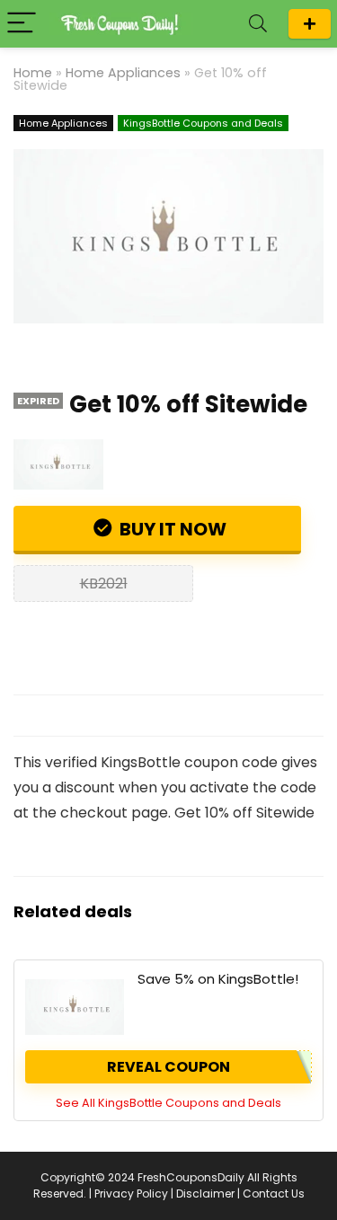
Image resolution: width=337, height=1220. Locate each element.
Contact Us (274, 1193)
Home (32, 73)
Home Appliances (123, 73)
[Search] (257, 24)
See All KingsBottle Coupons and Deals (168, 1102)
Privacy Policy (131, 1193)
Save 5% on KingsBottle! (217, 978)
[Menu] (21, 24)
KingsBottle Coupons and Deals (203, 123)
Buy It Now (171, 529)
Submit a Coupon (309, 24)
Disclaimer (205, 1193)
